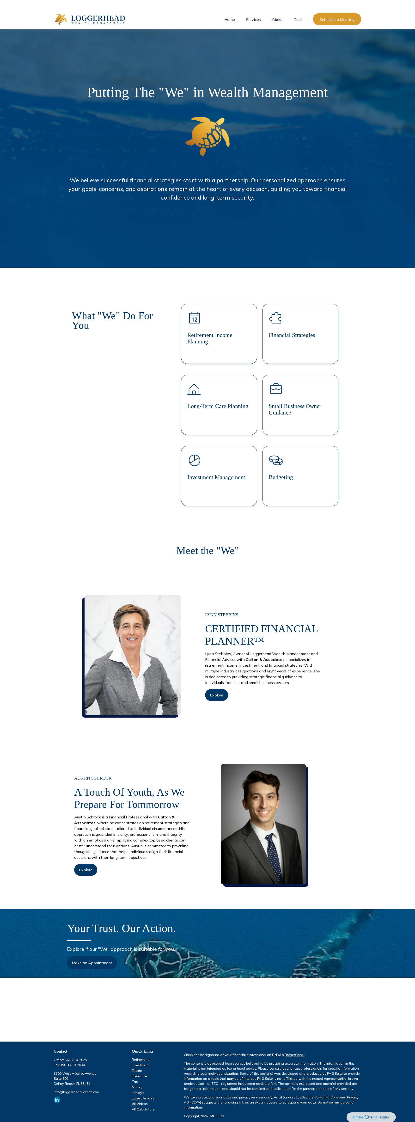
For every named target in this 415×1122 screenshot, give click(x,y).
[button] (229, 19)
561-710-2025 (76, 1060)
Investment (140, 1065)
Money (137, 1087)
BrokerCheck (295, 1055)
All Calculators (143, 1109)
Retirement (140, 1059)
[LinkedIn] (57, 1100)
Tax (135, 1081)
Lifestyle (138, 1093)
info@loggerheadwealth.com (77, 1092)
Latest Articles (143, 1098)
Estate (137, 1070)
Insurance (139, 1076)
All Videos (140, 1104)
